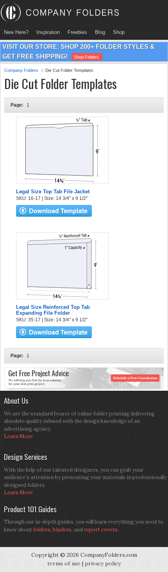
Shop (117, 32)
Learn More (18, 436)
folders (41, 529)
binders (62, 529)
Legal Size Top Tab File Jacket (52, 191)
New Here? (16, 32)
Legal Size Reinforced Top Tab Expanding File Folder (53, 310)
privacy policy (103, 563)
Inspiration (48, 32)
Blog (100, 32)
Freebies (75, 32)
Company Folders (21, 70)
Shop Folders (86, 57)
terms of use (63, 563)
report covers (101, 529)
